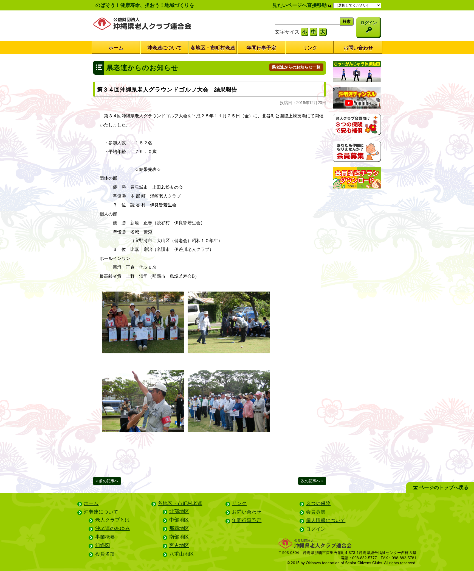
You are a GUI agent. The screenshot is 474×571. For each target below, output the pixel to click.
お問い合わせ (358, 48)
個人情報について (325, 520)
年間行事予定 (261, 48)
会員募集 (316, 512)
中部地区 (179, 520)
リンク (310, 48)
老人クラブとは (112, 520)
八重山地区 (181, 554)
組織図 (102, 545)
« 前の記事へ (107, 481)
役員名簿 (105, 554)
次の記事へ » (312, 481)
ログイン (316, 529)
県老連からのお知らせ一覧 (296, 67)
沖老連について (164, 48)
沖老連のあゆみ (112, 528)
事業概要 (105, 537)
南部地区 (179, 537)
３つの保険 (318, 503)
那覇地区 (179, 528)
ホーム (116, 48)
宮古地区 (179, 545)
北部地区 (179, 511)
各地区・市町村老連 (213, 48)
